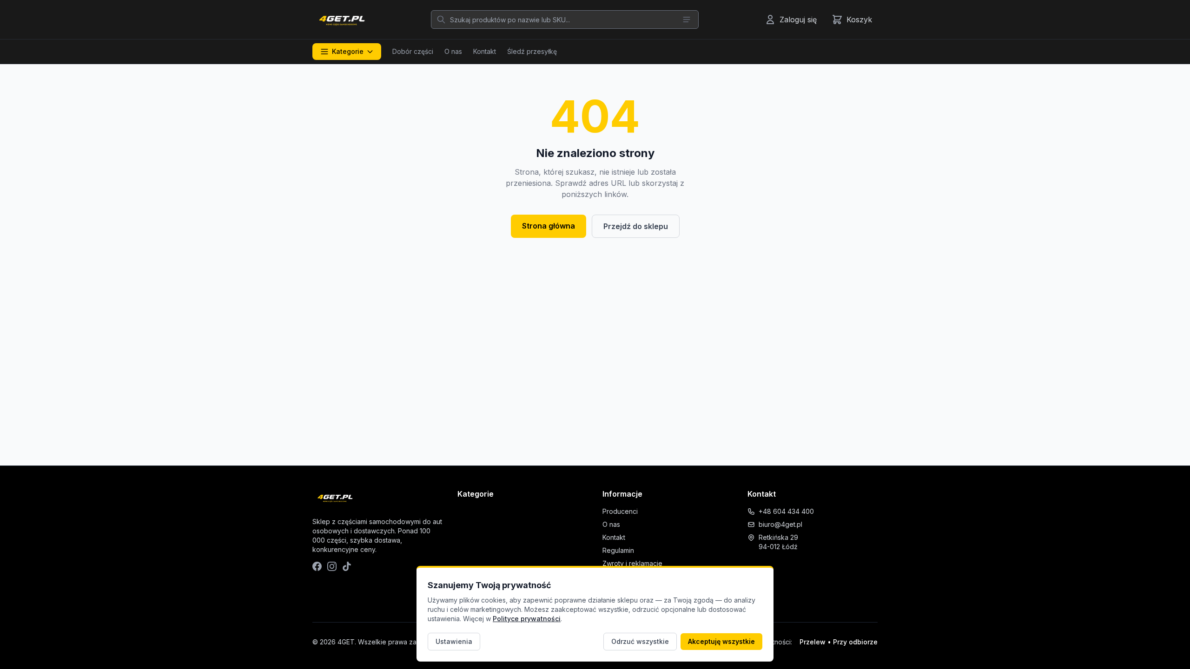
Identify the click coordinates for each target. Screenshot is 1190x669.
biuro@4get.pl (780, 524)
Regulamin (618, 550)
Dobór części (412, 51)
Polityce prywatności (527, 619)
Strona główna (548, 225)
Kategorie (348, 51)
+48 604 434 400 (786, 511)
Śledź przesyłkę (532, 51)
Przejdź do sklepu (635, 226)
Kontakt (484, 51)
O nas (453, 51)
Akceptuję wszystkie (721, 641)
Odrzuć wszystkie (640, 641)
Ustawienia (454, 641)
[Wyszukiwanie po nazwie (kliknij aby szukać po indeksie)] (686, 19)
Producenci (620, 511)
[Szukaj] (441, 19)
